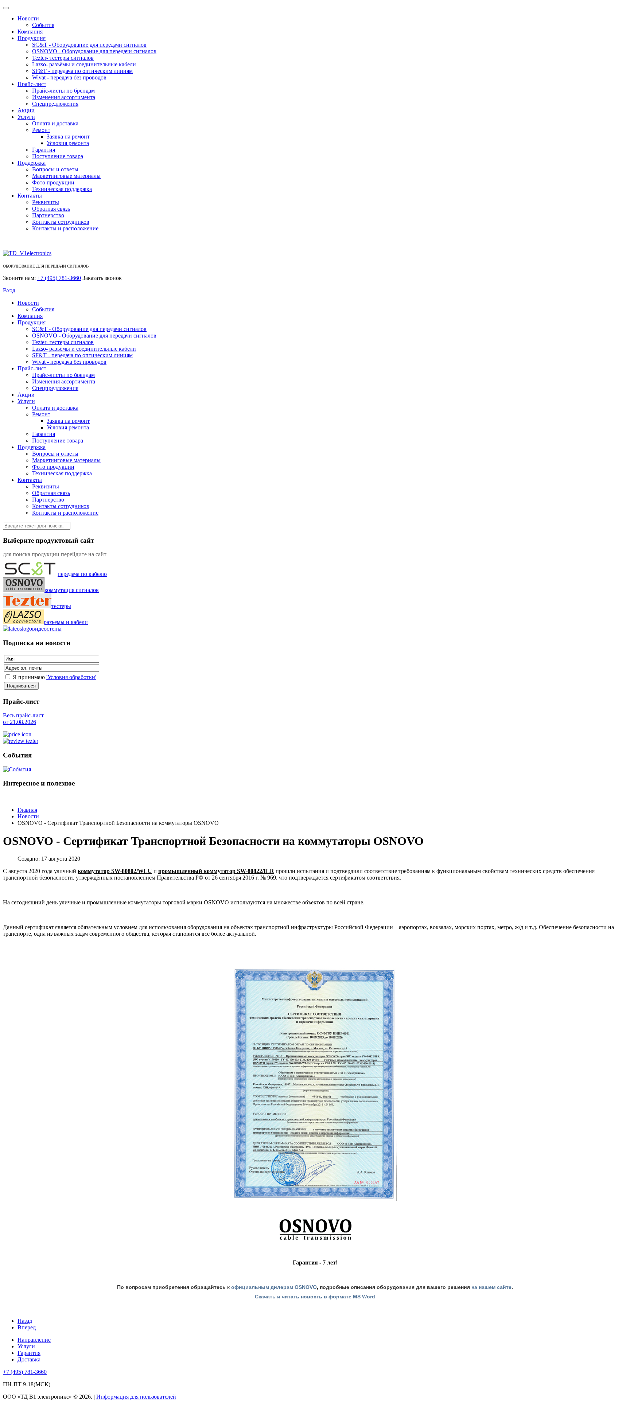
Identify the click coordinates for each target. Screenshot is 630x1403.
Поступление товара (57, 156)
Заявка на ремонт (68, 136)
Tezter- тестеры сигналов (63, 58)
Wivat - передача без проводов (69, 77)
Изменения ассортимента (63, 97)
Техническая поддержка (62, 189)
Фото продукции (53, 182)
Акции (26, 110)
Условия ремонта (68, 143)
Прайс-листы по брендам (63, 90)
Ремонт (41, 130)
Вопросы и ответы (55, 169)
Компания (30, 31)
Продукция (32, 38)
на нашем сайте (491, 1287)
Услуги (26, 117)
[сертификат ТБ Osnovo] (315, 1084)
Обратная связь (51, 209)
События (43, 25)
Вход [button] (9, 290)
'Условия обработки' (71, 677)
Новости (28, 18)
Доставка (29, 1359)
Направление (34, 1340)
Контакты (30, 195)
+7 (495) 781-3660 (59, 278)
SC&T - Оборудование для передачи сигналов (89, 45)
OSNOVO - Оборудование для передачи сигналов (94, 51)
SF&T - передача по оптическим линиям (82, 71)
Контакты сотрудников (60, 222)
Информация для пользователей (136, 1397)
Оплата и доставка (55, 123)
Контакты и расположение (65, 228)
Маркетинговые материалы (66, 176)
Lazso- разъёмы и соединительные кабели (84, 64)
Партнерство (48, 215)
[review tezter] (20, 741)
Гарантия (43, 150)
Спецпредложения (55, 104)
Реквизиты (45, 202)
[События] (17, 769)
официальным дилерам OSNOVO (274, 1287)
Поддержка (32, 163)
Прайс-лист (32, 84)
